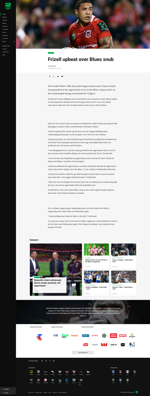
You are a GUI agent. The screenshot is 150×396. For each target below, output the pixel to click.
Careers (45, 392)
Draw (4, 23)
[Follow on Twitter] (50, 360)
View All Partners (83, 352)
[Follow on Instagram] (53, 360)
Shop (3, 55)
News (4, 14)
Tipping (5, 38)
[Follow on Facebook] (46, 360)
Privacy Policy (38, 392)
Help (50, 392)
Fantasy (5, 35)
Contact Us (54, 392)
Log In (6, 393)
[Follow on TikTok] (42, 360)
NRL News (51, 53)
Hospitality (5, 52)
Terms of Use (31, 392)
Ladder (4, 26)
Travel (4, 20)
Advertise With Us (63, 392)
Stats (4, 32)
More (4, 41)
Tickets (4, 49)
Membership (6, 46)
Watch (4, 17)
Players (5, 29)
